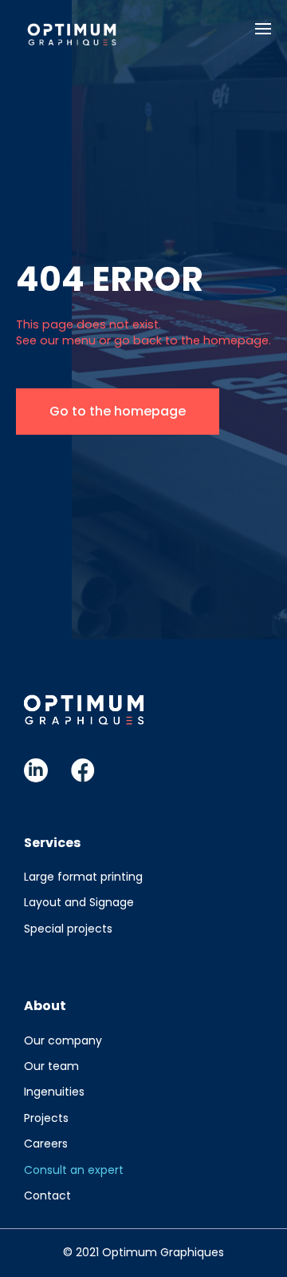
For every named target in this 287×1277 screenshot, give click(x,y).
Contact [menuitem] (47, 1195)
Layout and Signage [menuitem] (79, 902)
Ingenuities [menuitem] (54, 1092)
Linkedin (36, 770)
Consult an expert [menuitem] (74, 1170)
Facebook (83, 770)
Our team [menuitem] (51, 1066)
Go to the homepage (117, 411)
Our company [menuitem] (63, 1040)
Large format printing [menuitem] (83, 877)
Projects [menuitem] (46, 1118)
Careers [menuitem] (46, 1144)
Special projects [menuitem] (68, 929)
